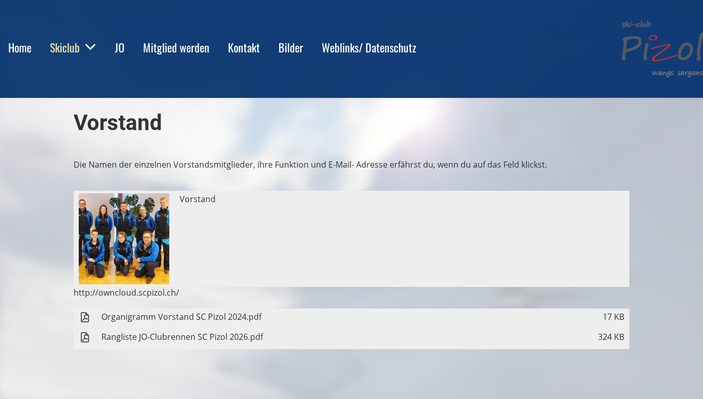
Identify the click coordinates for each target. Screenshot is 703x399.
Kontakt (244, 47)
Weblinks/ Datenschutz (369, 47)
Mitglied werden (176, 47)
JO (120, 47)
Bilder (290, 47)
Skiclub (65, 47)
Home (19, 47)
